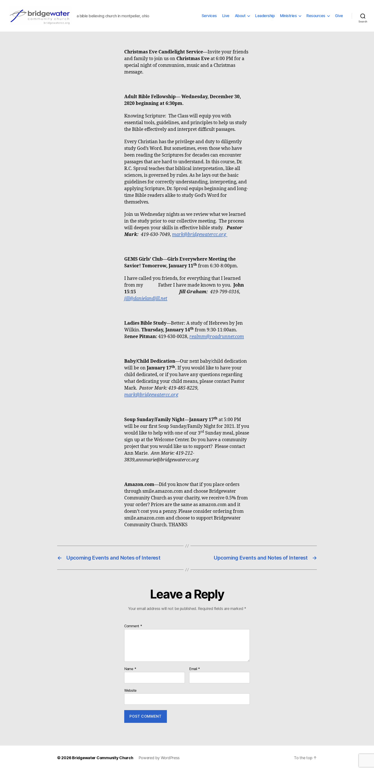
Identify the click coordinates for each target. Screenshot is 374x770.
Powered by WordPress (159, 758)
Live (225, 15)
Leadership (265, 15)
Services (209, 15)
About (240, 15)
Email (194, 669)
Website (130, 690)
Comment (133, 626)
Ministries (288, 15)
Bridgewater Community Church (102, 758)
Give (339, 15)
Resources (315, 15)
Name (130, 669)
